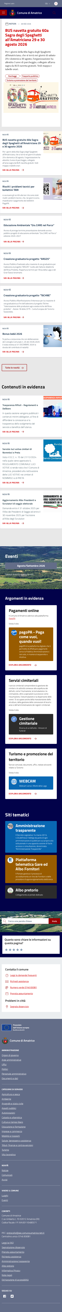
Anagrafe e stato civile (12, 1103)
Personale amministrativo (14, 1073)
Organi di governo (10, 1055)
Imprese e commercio (12, 1131)
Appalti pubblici (9, 1108)
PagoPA (12, 618)
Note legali (7, 1275)
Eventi (5, 1200)
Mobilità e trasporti (11, 1136)
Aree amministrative (11, 1060)
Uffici (4, 1064)
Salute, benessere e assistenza (16, 1140)
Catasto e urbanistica (12, 1117)
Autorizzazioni (8, 1113)
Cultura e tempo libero (12, 1122)
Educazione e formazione (14, 1126)
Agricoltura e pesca (11, 1094)
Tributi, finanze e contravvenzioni (17, 1145)
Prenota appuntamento (13, 1252)
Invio (54, 921)
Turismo (5, 1150)
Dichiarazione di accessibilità (15, 1279)
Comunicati (7, 1175)
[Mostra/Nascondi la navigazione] (3, 12)
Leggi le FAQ (8, 1242)
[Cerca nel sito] (54, 12)
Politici (5, 1069)
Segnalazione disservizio (13, 1247)
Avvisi (4, 1179)
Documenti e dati (10, 1078)
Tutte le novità (12, 367)
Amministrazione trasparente (16, 1261)
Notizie (5, 1170)
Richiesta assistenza (11, 1256)
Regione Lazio (9, 3)
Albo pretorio (8, 1266)
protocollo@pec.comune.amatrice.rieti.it (25, 1233)
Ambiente (6, 1099)
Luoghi (5, 1195)
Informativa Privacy (11, 1270)
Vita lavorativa (9, 1154)
